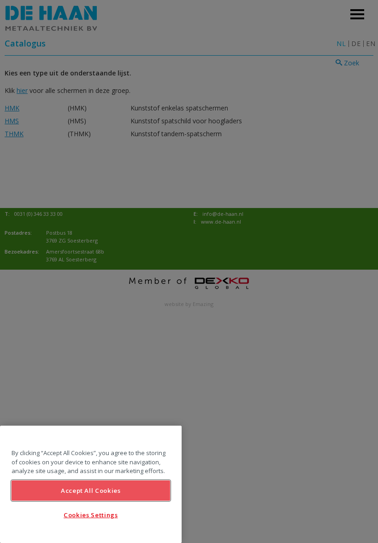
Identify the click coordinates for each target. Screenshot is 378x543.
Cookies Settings (91, 515)
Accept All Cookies (91, 490)
